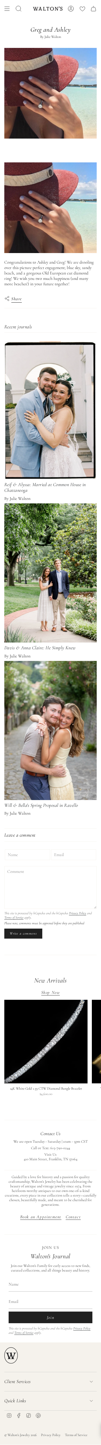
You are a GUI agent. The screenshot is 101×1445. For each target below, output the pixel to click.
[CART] (93, 8)
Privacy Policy (77, 913)
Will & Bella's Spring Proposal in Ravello (41, 805)
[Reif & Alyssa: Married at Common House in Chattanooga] (50, 410)
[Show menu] (7, 8)
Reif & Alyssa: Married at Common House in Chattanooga (45, 487)
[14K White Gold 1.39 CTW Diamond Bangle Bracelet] (46, 1041)
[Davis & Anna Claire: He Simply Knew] (50, 573)
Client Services (17, 1381)
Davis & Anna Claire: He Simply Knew (40, 648)
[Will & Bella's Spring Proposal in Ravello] (50, 730)
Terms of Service (13, 917)
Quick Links (15, 1401)
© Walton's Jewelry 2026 (20, 1435)
